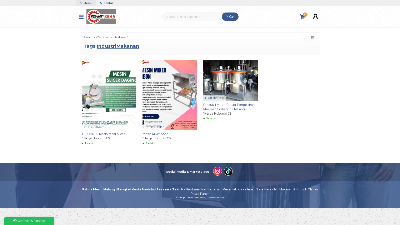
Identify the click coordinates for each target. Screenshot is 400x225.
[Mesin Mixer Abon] (169, 94)
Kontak (108, 3)
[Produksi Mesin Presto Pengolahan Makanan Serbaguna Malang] (230, 80)
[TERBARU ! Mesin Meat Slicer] (109, 94)
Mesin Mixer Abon (155, 134)
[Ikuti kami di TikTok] (228, 172)
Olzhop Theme (184, 197)
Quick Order (94, 127)
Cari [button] (231, 17)
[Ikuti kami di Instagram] (217, 172)
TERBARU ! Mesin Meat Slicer (103, 134)
